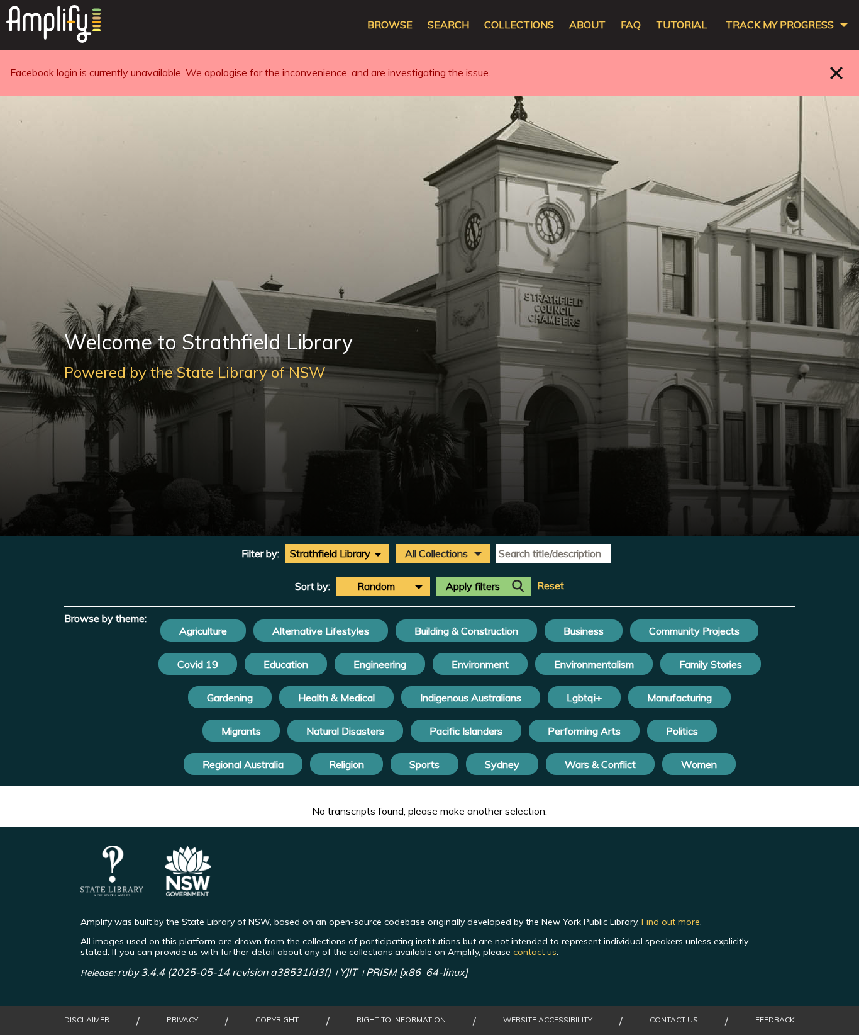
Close (836, 72)
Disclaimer (86, 1019)
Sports (424, 764)
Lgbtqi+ (584, 697)
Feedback (775, 1019)
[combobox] (337, 553)
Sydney (502, 764)
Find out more (670, 921)
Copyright (277, 1019)
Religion (346, 764)
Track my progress (780, 25)
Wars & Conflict (600, 764)
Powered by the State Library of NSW (195, 372)
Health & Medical (336, 697)
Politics (682, 731)
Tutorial (681, 25)
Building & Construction (466, 631)
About (587, 25)
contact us (535, 952)
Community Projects (694, 631)
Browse (390, 25)
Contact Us (674, 1019)
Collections (519, 25)
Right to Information (401, 1019)
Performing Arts (584, 731)
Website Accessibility (547, 1019)
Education (285, 664)
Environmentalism (594, 664)
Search (448, 25)
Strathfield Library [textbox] (330, 553)
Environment (480, 664)
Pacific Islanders (466, 731)
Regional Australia (243, 764)
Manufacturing (679, 697)
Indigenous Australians (470, 697)
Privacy (182, 1019)
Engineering (379, 664)
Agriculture (203, 631)
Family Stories (710, 664)
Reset (550, 586)
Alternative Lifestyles (320, 631)
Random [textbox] (376, 586)
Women (699, 764)
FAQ (631, 25)
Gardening (230, 697)
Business (583, 631)
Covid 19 (197, 664)
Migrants (241, 731)
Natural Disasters (345, 731)
